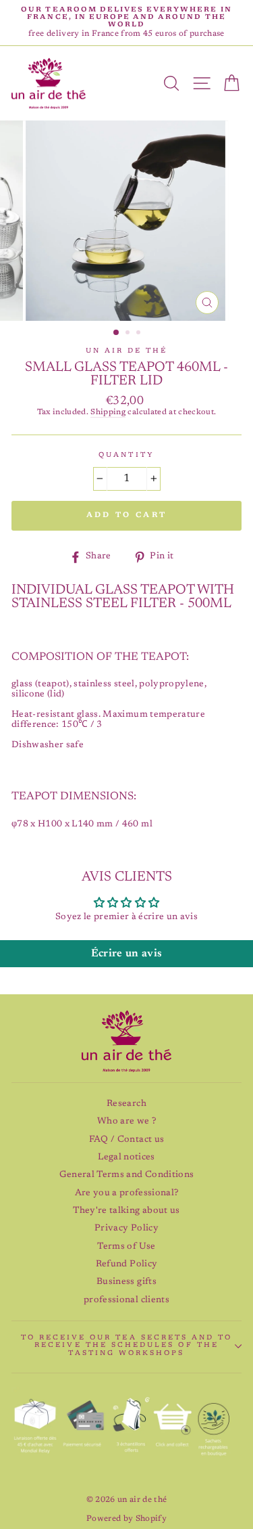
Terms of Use (126, 1246)
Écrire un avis (127, 953)
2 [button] (128, 333)
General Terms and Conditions (126, 1175)
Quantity (126, 455)
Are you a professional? (127, 1193)
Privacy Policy (126, 1228)
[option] (126, 23)
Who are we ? (126, 1121)
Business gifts (126, 1282)
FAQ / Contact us (126, 1140)
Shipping (107, 412)
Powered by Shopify (126, 1519)
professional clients (126, 1300)
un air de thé (127, 351)
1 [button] (116, 333)
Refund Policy (126, 1264)
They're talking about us (126, 1211)
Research (126, 1104)
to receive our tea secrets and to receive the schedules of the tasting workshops (127, 1345)
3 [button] (139, 333)
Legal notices (126, 1157)
